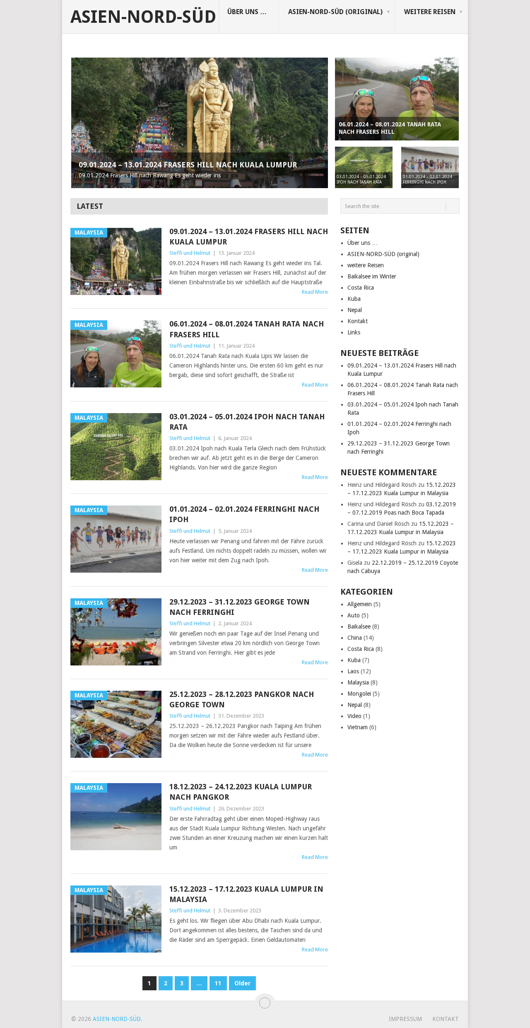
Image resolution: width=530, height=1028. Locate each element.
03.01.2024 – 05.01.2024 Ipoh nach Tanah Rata (247, 421)
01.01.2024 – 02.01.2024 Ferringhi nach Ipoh (244, 514)
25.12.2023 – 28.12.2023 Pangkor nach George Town (241, 699)
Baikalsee (359, 626)
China (354, 637)
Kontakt (357, 321)
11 (218, 983)
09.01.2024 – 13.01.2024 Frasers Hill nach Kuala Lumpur (248, 236)
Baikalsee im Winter (371, 276)
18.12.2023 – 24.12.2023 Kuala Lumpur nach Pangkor (240, 791)
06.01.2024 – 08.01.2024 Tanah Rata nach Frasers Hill (246, 329)
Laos (353, 671)
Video (354, 716)
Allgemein (359, 604)
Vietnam (357, 727)
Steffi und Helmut (189, 253)
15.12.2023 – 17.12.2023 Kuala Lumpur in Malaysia (246, 894)
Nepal (354, 310)
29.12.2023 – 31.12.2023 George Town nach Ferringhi (239, 607)
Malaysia (358, 682)
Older (242, 983)
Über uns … (247, 12)
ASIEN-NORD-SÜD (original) (335, 12)
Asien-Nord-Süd (143, 17)
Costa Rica (360, 287)
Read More (315, 292)
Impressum (405, 1019)
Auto (353, 615)
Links (353, 332)
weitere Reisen (429, 12)
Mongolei (359, 693)
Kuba (354, 298)
